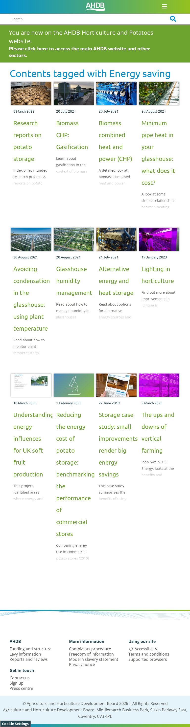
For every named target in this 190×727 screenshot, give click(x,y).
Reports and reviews (29, 659)
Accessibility (146, 649)
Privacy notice (82, 664)
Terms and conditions (148, 654)
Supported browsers (147, 659)
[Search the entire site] (171, 19)
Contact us (20, 678)
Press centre (21, 688)
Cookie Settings (15, 723)
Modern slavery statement (93, 659)
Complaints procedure (90, 649)
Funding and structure (30, 649)
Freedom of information (91, 654)
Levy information (25, 654)
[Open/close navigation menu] (164, 6)
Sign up (17, 683)
